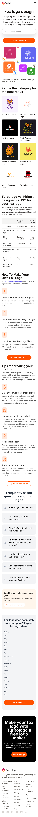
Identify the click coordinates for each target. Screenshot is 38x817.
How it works (18, 789)
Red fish (7, 688)
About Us (17, 786)
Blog (27, 795)
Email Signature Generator (5, 788)
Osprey (6, 681)
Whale (6, 670)
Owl (5, 635)
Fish (5, 674)
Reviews (17, 802)
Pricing (16, 793)
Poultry (6, 642)
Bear (5, 646)
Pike (5, 639)
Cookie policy (30, 801)
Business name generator (5, 796)
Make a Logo (19, 755)
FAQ (15, 809)
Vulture (6, 660)
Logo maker (30, 781)
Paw (5, 649)
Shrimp (6, 632)
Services (17, 806)
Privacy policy (31, 798)
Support (16, 796)
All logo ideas (19, 703)
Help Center (18, 799)
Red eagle (7, 663)
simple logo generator (13, 281)
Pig (5, 653)
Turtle (6, 667)
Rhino (6, 691)
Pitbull (6, 677)
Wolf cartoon (8, 656)
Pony (5, 695)
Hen (5, 684)
